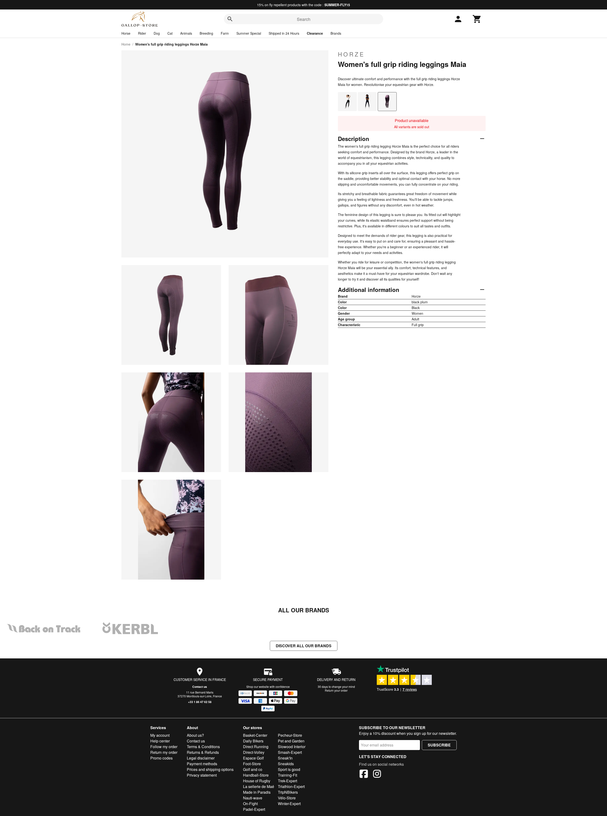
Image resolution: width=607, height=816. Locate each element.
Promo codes (161, 758)
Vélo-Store (287, 798)
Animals (186, 33)
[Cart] (477, 19)
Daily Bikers (253, 741)
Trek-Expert (287, 780)
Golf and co (252, 769)
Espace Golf (253, 758)
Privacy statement (202, 775)
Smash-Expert (290, 752)
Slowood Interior (291, 746)
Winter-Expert (289, 803)
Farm (225, 33)
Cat (170, 33)
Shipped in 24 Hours (284, 33)
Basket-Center (255, 735)
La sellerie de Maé (258, 786)
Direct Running (255, 746)
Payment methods (202, 763)
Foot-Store (252, 763)
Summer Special (248, 33)
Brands (336, 33)
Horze (351, 54)
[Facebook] (363, 774)
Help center (160, 741)
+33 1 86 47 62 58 (200, 702)
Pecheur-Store (290, 735)
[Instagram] (377, 774)
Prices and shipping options (210, 769)
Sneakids (286, 763)
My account (160, 735)
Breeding (206, 33)
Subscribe (439, 745)
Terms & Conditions (203, 746)
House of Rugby (256, 780)
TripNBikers (288, 792)
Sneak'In (285, 758)
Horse (125, 33)
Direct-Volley (253, 752)
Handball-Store (256, 775)
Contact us (199, 687)
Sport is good (289, 769)
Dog (157, 33)
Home (125, 44)
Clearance (315, 33)
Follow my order (163, 746)
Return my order (163, 752)
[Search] (230, 19)
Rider (142, 33)
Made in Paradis (257, 792)
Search (303, 19)
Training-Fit (287, 775)
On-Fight (250, 803)
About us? (195, 735)
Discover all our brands (303, 645)
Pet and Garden (291, 741)
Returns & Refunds (203, 752)
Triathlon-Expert (291, 786)
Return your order (336, 690)
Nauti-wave (252, 798)
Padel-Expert (254, 809)
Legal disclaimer (201, 758)
